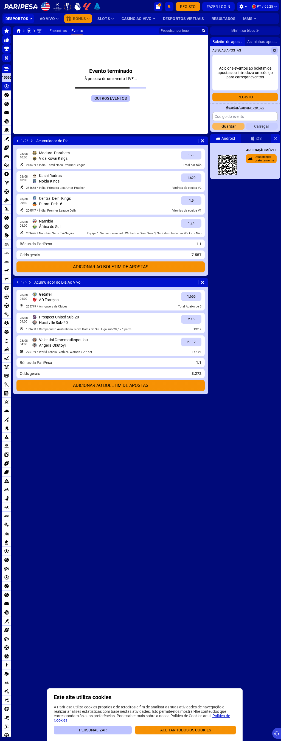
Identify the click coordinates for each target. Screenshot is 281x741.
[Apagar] (202, 141)
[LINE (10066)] (18, 30)
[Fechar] (275, 138)
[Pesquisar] (203, 30)
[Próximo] (32, 141)
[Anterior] (17, 141)
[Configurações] (243, 6)
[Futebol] (29, 30)
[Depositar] (169, 6)
